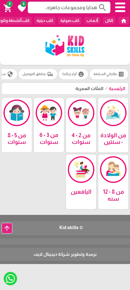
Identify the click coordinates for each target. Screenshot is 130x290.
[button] (21, 7)
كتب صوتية (70, 20)
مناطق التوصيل (37, 74)
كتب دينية (45, 20)
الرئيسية (117, 88)
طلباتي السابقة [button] (108, 74)
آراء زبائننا (73, 74)
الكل (109, 20)
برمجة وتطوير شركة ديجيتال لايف (65, 254)
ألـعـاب (92, 20)
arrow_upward (7, 228)
